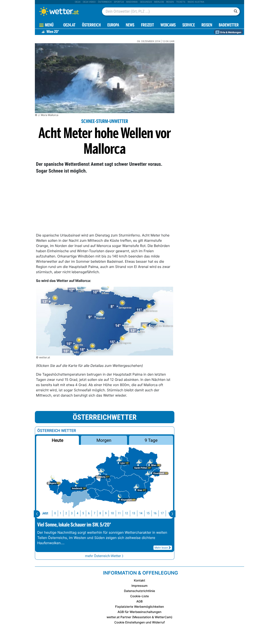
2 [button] (66, 513)
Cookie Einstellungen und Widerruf (139, 622)
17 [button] (162, 513)
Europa (113, 25)
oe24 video (89, 2)
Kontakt (139, 580)
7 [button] (94, 513)
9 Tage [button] (151, 440)
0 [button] (55, 513)
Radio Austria (196, 2)
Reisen (170, 2)
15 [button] (148, 513)
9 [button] (106, 513)
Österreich (104, 2)
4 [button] (77, 513)
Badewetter (229, 25)
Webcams (168, 25)
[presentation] (37, 513)
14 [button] (140, 513)
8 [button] (100, 513)
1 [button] (60, 513)
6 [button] (89, 513)
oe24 (77, 2)
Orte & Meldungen (230, 32)
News (130, 25)
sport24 (119, 2)
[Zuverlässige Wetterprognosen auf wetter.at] (66, 11)
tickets (180, 2)
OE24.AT (69, 25)
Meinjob (159, 2)
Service (188, 25)
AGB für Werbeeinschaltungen (139, 612)
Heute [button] (57, 440)
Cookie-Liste (139, 596)
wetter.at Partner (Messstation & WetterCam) (139, 617)
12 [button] (126, 513)
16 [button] (155, 513)
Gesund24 (146, 2)
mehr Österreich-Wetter (103, 556)
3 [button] (72, 513)
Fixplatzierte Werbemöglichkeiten (139, 607)
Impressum (139, 586)
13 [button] (133, 513)
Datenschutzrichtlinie (139, 591)
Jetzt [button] (45, 513)
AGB (139, 601)
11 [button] (119, 513)
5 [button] (83, 513)
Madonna (132, 2)
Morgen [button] (104, 440)
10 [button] (112, 513)
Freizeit (147, 25)
